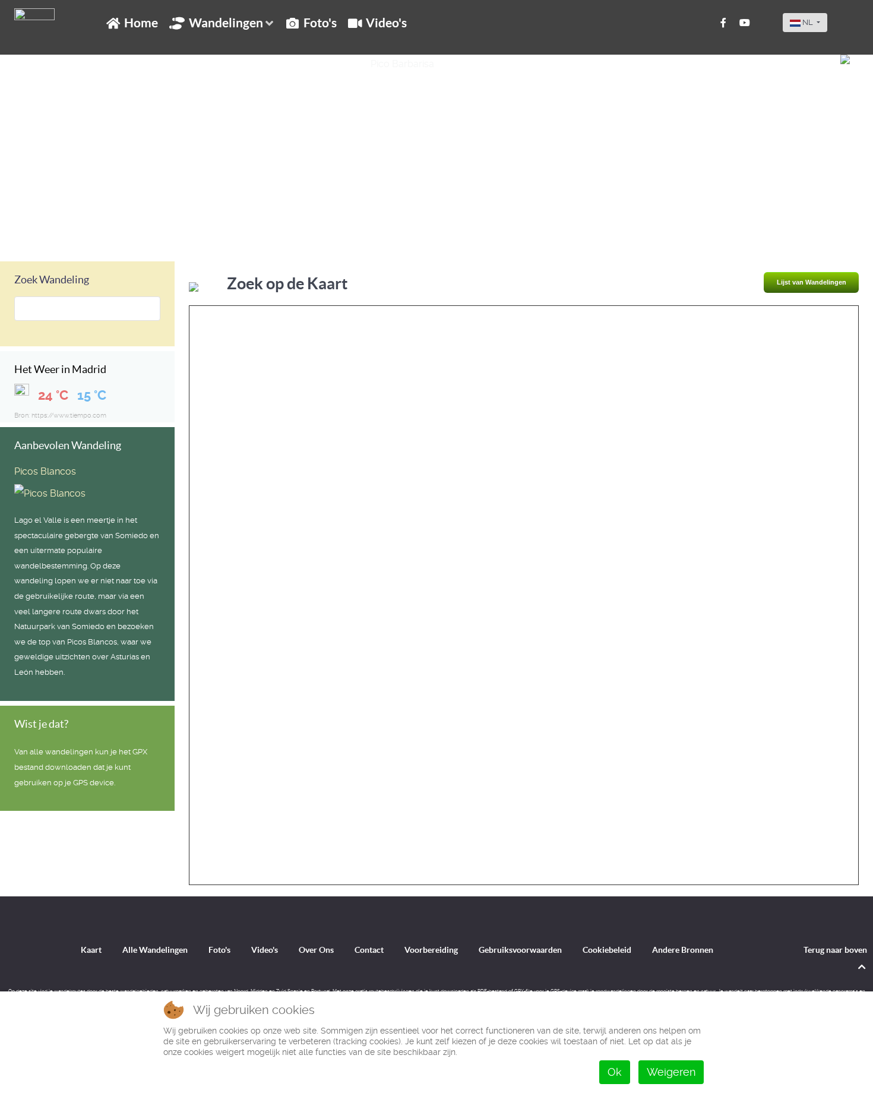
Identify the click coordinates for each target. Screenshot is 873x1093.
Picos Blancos (45, 471)
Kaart (91, 950)
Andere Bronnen (682, 950)
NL (808, 22)
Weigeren (671, 1072)
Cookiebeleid (607, 950)
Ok (615, 1072)
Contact (369, 950)
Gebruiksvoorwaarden (520, 950)
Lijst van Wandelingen (811, 282)
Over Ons (316, 950)
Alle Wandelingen (155, 950)
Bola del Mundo (61, 233)
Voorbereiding (431, 950)
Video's (264, 950)
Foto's (219, 950)
